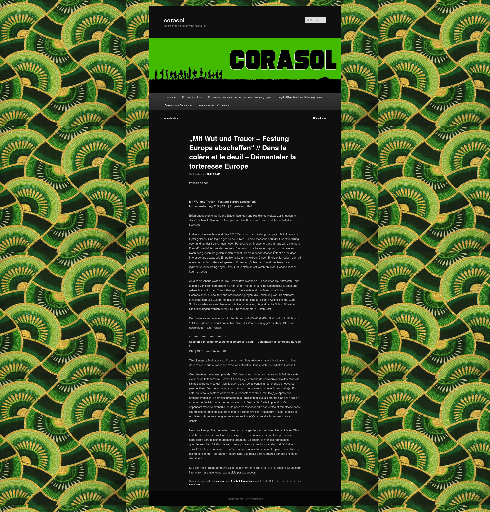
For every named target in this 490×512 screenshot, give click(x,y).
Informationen (246, 481)
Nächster (319, 118)
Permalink (194, 484)
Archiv (234, 481)
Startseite (170, 97)
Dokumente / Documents (178, 105)
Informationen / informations (213, 105)
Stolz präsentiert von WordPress (245, 498)
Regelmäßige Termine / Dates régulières (300, 97)
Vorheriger (171, 118)
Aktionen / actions (192, 97)
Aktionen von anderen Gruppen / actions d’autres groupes (239, 97)
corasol (174, 20)
